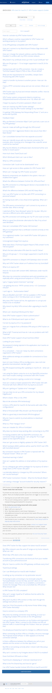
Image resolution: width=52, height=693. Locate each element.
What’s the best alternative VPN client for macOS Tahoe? (23, 250)
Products (13, 2)
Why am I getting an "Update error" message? (19, 388)
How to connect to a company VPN (15, 611)
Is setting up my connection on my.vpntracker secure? (22, 575)
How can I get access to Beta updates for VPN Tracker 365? (24, 168)
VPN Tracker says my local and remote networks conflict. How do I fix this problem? (26, 93)
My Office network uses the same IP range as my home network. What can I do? (26, 550)
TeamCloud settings (10, 568)
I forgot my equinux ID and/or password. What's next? (22, 103)
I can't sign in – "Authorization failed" (16, 291)
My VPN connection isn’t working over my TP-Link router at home (26, 217)
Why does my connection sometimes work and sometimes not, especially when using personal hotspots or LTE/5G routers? (25, 277)
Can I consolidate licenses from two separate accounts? (22, 136)
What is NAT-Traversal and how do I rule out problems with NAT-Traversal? (26, 333)
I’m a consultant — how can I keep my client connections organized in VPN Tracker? (23, 352)
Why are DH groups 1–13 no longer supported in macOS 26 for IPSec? (25, 64)
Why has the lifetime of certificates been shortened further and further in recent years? (25, 149)
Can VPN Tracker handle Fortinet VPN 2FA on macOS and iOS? (25, 667)
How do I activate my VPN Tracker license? (18, 35)
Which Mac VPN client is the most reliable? (18, 555)
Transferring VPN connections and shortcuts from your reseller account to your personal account (25, 559)
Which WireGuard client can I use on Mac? (18, 157)
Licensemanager (30, 19)
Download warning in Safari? (13, 457)
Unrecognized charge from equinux (15, 241)
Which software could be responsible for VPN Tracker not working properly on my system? (23, 40)
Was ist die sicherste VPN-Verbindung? (16, 401)
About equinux (3, 2)
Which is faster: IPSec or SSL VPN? (15, 398)
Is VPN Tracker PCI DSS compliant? (15, 590)
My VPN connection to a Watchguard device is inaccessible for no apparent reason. (26, 186)
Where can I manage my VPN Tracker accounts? (20, 172)
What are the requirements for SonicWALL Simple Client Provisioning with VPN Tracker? (23, 76)
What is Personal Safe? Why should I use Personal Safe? (22, 411)
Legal (13, 688)
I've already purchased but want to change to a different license (25, 630)
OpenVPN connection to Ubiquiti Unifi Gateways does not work (25, 260)
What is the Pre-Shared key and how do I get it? (20, 663)
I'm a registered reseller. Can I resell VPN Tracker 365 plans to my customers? (25, 236)
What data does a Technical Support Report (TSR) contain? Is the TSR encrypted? (26, 246)
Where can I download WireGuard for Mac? (18, 312)
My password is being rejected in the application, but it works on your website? (26, 346)
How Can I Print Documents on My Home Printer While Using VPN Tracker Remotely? (24, 606)
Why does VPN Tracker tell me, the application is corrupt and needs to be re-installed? (24, 302)
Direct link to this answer (45, 538)
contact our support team (39, 524)
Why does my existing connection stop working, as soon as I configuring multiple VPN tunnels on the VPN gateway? (24, 616)
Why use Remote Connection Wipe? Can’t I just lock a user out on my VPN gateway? (26, 122)
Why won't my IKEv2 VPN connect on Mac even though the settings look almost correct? (24, 601)
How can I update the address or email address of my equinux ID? (25, 462)
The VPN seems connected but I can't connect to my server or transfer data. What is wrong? (25, 206)
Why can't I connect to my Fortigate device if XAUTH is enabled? (25, 652)
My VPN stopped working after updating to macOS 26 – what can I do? (26, 369)
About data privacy (14, 684)
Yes (16, 538)
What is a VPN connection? (12, 161)
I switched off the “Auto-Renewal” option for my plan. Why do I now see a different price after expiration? (25, 212)
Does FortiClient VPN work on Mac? (15, 656)
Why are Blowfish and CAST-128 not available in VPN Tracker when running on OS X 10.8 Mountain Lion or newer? (24, 296)
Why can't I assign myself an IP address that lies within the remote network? (23, 595)
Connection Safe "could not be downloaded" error (20, 164)
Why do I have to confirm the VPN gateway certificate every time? (26, 564)
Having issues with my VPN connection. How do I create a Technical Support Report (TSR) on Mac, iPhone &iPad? (23, 70)
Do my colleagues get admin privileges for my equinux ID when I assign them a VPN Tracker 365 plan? (25, 468)
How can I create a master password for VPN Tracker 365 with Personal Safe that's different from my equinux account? (25, 384)
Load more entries (26, 671)
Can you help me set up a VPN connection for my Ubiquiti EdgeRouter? (23, 393)
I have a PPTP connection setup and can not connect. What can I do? (26, 87)
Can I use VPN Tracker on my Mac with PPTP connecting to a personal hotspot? (24, 195)
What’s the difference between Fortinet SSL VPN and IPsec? (24, 181)
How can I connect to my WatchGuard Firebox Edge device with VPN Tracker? (25, 49)
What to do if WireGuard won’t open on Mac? (19, 319)
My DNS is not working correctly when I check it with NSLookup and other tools (25, 648)
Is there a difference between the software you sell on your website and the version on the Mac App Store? (24, 642)
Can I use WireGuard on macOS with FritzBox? (19, 571)
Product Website (22, 19)
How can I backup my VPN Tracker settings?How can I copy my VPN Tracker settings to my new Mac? (23, 108)
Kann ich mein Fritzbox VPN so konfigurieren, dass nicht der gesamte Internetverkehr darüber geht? (24, 363)
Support (33, 2)
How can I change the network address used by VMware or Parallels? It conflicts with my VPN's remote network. (24, 55)
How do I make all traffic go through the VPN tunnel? (21, 127)
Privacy (23, 688)
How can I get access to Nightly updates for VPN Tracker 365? (25, 442)
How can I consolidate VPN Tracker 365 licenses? (20, 226)
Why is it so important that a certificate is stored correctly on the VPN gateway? (25, 231)
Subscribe (30, 683)
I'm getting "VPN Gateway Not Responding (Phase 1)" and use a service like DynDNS (25, 113)
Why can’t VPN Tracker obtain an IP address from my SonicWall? (25, 263)
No (18, 538)
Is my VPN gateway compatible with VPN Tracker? (20, 45)
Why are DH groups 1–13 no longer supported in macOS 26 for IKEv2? (25, 255)
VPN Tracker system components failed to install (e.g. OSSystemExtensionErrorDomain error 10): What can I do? (24, 98)
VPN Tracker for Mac (6, 484)
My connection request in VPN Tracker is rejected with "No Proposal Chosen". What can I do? (23, 453)
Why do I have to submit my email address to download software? (22, 419)
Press (10, 688)
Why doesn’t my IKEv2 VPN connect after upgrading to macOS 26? (25, 307)
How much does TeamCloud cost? (15, 153)
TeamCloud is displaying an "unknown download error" (22, 660)
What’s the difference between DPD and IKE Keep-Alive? (22, 190)
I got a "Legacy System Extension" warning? (18, 282)
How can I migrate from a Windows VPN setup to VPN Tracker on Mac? (26, 327)
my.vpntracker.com (14, 507)
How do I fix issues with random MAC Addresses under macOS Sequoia (25, 272)
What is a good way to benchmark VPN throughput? (21, 414)
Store (41, 2)
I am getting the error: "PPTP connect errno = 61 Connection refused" (24, 287)
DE (6, 684)
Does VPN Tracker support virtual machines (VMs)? (21, 338)
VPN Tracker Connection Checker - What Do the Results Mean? (25, 478)
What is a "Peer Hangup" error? (14, 424)
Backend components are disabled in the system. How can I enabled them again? (24, 176)
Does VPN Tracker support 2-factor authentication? (21, 316)
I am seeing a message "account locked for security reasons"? (25, 482)
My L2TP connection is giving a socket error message (22, 379)
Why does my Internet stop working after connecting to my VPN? (26, 431)
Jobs (8, 688)
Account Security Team (40, 534)
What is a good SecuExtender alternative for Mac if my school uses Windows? (25, 221)
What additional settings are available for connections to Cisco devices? (25, 357)
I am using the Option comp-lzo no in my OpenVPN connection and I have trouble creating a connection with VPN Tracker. (25, 374)
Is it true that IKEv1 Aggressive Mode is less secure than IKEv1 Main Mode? (25, 132)
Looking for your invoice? (12, 341)
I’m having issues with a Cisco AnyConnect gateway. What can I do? (25, 201)
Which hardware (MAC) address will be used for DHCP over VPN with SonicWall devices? (25, 447)
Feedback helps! (8, 118)
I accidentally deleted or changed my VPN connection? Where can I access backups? (25, 473)
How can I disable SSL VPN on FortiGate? (17, 427)
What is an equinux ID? (11, 267)
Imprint (19, 688)
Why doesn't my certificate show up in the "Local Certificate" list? (25, 60)
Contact (16, 688)
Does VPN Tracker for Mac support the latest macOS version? (25, 545)
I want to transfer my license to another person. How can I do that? (25, 81)
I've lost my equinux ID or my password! (17, 323)
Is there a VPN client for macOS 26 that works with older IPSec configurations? (25, 406)
